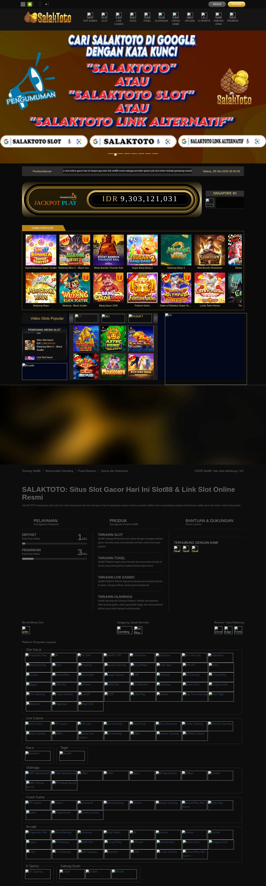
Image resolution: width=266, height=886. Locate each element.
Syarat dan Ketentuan (114, 470)
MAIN (43, 250)
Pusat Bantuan (87, 470)
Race (133, 20)
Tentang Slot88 (31, 470)
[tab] (86, 318)
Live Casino (118, 22)
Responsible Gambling (59, 470)
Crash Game (176, 22)
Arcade (190, 20)
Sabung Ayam (219, 22)
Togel (147, 20)
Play (69, 203)
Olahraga (161, 20)
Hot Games (90, 20)
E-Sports (204, 20)
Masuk (217, 4)
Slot (104, 20)
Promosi (232, 20)
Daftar (236, 4)
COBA (88, 334)
